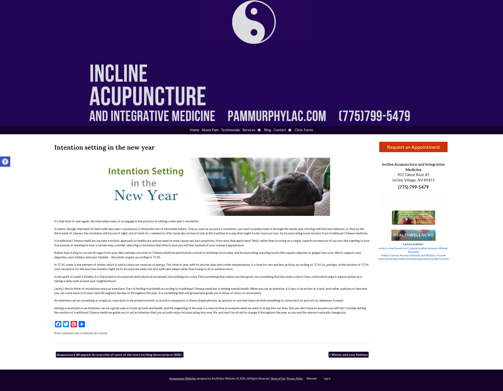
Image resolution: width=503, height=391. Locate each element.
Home (194, 130)
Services (248, 130)
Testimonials (230, 130)
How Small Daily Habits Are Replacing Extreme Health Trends (413, 258)
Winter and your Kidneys (348, 354)
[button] (5, 161)
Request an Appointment (413, 147)
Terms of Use (278, 378)
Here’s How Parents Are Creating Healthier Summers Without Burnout (414, 250)
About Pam (210, 130)
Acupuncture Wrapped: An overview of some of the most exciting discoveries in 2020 (120, 354)
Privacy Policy (295, 378)
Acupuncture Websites (182, 378)
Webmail (311, 378)
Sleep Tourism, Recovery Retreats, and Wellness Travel (413, 255)
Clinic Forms (304, 130)
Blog (267, 130)
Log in (327, 378)
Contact (280, 130)
